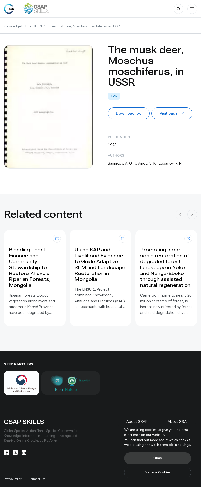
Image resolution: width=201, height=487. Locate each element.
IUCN (38, 26)
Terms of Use (37, 479)
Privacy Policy (13, 479)
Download (125, 113)
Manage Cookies (158, 472)
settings (184, 444)
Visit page (168, 113)
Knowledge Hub (15, 26)
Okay (157, 458)
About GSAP (137, 421)
